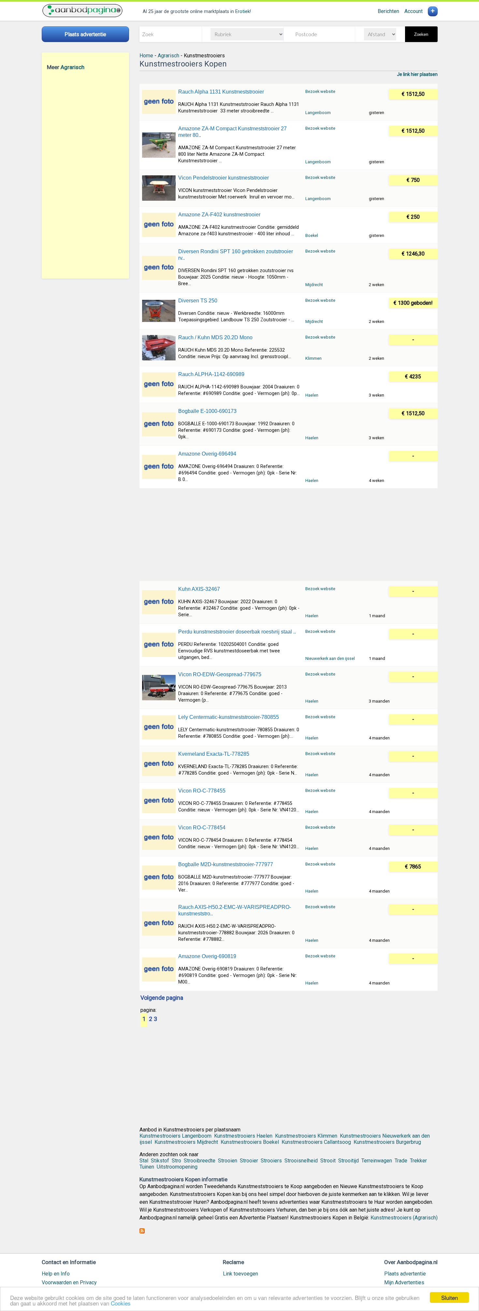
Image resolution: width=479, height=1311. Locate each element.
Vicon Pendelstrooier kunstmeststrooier (223, 178)
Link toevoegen (240, 1274)
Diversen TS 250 (197, 300)
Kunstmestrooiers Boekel (250, 1142)
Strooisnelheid (301, 1161)
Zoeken (421, 34)
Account (413, 11)
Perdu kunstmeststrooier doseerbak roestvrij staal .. (237, 631)
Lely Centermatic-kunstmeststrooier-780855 (228, 717)
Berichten (388, 11)
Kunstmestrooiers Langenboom (175, 1136)
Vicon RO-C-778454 (201, 827)
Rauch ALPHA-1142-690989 (211, 374)
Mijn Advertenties (404, 1282)
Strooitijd (348, 1161)
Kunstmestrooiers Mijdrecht (186, 1142)
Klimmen (313, 358)
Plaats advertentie (405, 1274)
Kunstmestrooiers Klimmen (306, 1136)
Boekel (311, 235)
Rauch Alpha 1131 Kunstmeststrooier (221, 92)
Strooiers (271, 1161)
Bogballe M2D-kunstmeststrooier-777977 (225, 864)
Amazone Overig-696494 (207, 454)
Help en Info (56, 1274)
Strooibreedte (199, 1161)
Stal (143, 1161)
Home (146, 55)
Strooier (249, 1161)
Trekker (418, 1161)
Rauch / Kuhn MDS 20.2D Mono (215, 337)
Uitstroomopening (177, 1167)
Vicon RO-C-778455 (201, 791)
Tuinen (146, 1167)
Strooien (227, 1161)
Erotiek (242, 11)
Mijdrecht (314, 284)
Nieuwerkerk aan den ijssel (330, 658)
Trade (401, 1161)
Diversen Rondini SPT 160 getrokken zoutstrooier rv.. (235, 255)
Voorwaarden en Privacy (69, 1282)
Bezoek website (320, 91)
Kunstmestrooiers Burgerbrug (387, 1142)
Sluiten (449, 1297)
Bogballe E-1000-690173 (207, 411)
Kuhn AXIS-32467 (199, 589)
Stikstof (160, 1161)
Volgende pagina (161, 998)
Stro (176, 1161)
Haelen (311, 395)
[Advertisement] (85, 174)
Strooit (328, 1161)
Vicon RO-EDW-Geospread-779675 (219, 674)
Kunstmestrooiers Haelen (243, 1136)
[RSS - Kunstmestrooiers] (142, 1232)
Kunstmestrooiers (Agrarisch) (404, 1218)
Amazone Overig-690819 (207, 956)
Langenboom (318, 112)
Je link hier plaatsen (417, 74)
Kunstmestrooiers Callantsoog (316, 1142)
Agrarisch (72, 67)
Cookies (121, 1303)
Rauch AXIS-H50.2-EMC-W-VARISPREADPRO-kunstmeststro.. (234, 910)
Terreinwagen (376, 1161)
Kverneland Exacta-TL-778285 (213, 754)
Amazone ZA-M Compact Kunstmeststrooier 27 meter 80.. (232, 132)
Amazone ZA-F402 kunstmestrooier (219, 214)
